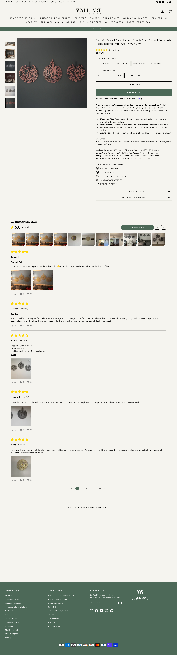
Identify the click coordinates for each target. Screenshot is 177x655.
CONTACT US (21, 2)
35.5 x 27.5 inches (121, 63)
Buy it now (133, 92)
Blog (7, 615)
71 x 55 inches (155, 63)
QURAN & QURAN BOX (135, 18)
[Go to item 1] (18, 239)
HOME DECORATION (21, 18)
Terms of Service (11, 618)
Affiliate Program (11, 634)
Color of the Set (105, 70)
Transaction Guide (12, 622)
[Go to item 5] (74, 239)
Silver (119, 75)
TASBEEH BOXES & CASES (104, 18)
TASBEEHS (80, 18)
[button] (102, 50)
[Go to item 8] (116, 239)
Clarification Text (11, 630)
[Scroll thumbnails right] (163, 239)
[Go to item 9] (130, 239)
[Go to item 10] (144, 239)
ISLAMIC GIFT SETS (90, 22)
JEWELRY (31, 22)
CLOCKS (51, 615)
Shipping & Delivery (134, 192)
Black (100, 75)
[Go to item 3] (46, 239)
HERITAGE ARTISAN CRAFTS (54, 18)
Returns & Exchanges (13, 603)
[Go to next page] (105, 488)
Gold (110, 75)
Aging (140, 75)
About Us (8, 595)
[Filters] (157, 227)
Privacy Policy (10, 626)
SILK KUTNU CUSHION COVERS (58, 22)
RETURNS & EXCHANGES (134, 197)
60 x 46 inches (139, 63)
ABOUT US (9, 2)
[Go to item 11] (158, 239)
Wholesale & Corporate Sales (16, 607)
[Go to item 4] (60, 239)
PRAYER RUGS (160, 18)
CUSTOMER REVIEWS (67, 2)
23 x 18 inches (103, 63)
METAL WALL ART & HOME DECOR (61, 595)
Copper (129, 75)
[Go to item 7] (102, 239)
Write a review (137, 227)
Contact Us (9, 611)
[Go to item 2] (32, 239)
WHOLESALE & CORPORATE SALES (42, 2)
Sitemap (8, 637)
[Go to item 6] (88, 239)
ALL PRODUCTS (114, 22)
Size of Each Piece (106, 58)
